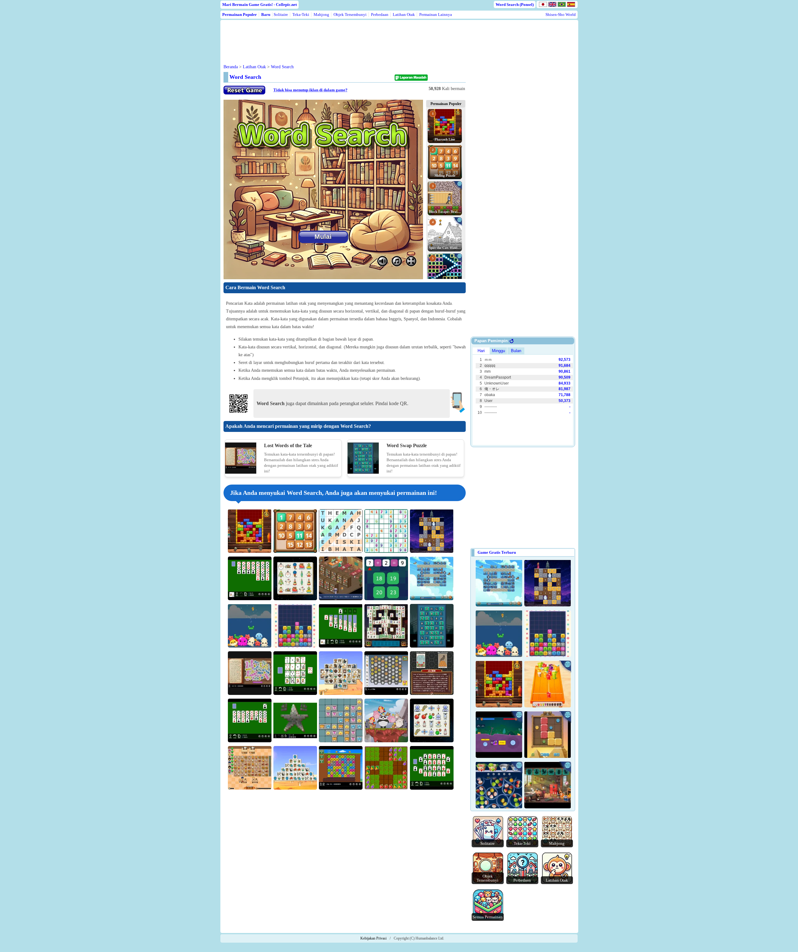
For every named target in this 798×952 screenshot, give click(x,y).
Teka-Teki (300, 14)
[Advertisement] (343, 37)
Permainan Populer (239, 14)
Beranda (231, 67)
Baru (265, 14)
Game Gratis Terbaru (497, 552)
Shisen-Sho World (561, 14)
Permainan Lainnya (435, 14)
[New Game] (244, 93)
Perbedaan (379, 14)
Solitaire (281, 14)
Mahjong (321, 14)
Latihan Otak (404, 14)
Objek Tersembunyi (350, 14)
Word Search (282, 67)
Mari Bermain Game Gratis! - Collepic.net (259, 4)
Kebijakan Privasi (373, 938)
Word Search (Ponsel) (515, 4)
